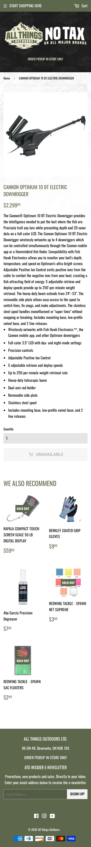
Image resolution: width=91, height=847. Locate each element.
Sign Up (77, 794)
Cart (84, 5)
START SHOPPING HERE (25, 5)
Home (7, 78)
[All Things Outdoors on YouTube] (52, 816)
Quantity (8, 428)
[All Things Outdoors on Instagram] (44, 816)
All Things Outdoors (49, 829)
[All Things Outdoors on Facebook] (36, 816)
